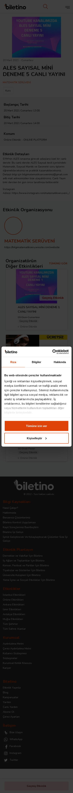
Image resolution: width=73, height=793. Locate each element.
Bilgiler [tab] (36, 362)
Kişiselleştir (34, 438)
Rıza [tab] (13, 362)
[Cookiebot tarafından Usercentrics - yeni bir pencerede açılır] (52, 351)
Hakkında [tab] (60, 362)
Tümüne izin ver (36, 426)
